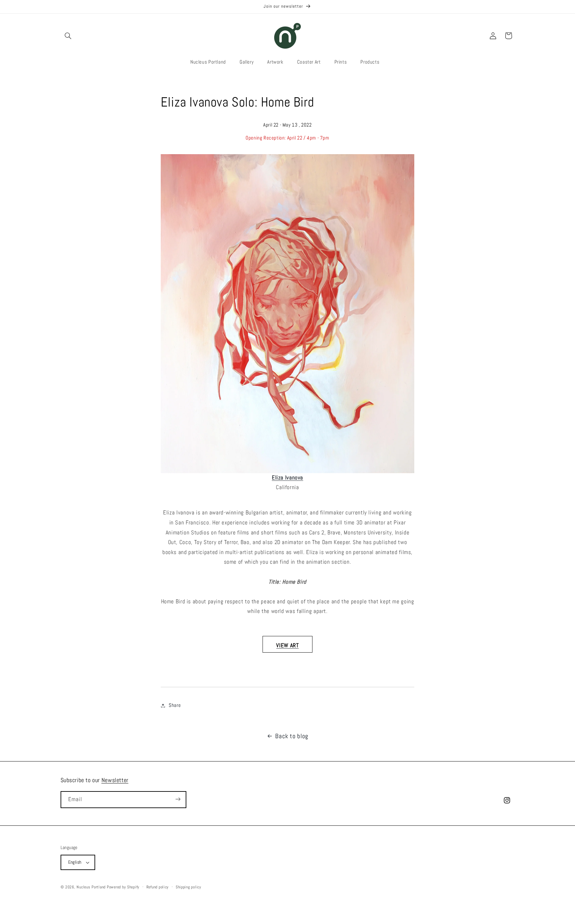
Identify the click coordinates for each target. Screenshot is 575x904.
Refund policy (157, 887)
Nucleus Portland (91, 887)
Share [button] (175, 705)
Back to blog (291, 736)
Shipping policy (188, 887)
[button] (68, 35)
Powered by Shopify (123, 887)
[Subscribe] (177, 799)
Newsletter (114, 780)
